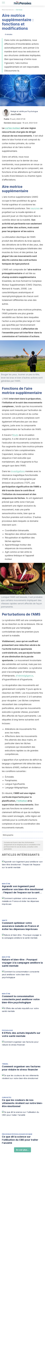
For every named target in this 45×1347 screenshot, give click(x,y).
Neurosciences (8, 10)
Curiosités (6, 1097)
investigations (18, 471)
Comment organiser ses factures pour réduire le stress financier (21, 1068)
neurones (35, 208)
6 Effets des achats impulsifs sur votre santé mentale (21, 1034)
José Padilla (16, 114)
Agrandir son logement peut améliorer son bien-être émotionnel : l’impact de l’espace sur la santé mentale (22, 889)
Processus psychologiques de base (17, 1134)
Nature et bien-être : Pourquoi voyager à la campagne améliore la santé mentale (22, 962)
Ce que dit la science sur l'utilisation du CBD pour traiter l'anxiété (20, 1139)
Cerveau (19, 10)
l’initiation (21, 801)
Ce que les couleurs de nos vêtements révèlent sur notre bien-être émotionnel (22, 1103)
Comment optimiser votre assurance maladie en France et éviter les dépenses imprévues (20, 926)
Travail (5, 1064)
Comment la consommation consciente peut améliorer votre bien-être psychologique (21, 999)
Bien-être (6, 884)
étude (15, 435)
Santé (4, 920)
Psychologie (7, 1030)
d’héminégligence (24, 675)
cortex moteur (12, 128)
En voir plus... (22, 1150)
